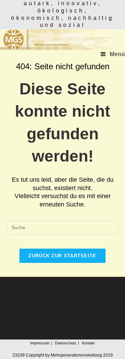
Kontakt (88, 343)
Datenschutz (65, 343)
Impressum (39, 343)
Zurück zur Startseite (62, 255)
